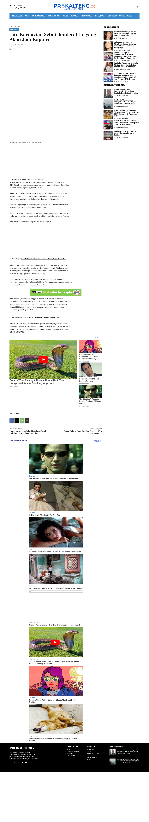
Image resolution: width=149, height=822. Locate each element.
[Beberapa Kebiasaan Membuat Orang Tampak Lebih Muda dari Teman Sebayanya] (108, 46)
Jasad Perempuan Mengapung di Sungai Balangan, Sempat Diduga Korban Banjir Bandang (125, 55)
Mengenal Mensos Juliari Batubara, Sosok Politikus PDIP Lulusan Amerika (27, 432)
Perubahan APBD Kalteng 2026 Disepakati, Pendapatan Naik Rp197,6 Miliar (126, 123)
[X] (17, 420)
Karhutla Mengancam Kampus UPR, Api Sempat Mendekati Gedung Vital (125, 102)
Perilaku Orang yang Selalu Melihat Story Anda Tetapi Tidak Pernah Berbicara (126, 65)
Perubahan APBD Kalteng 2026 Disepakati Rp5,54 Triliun (125, 133)
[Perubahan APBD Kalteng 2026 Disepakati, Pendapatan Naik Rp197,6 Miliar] (108, 124)
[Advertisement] (56, 161)
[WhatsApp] (22, 420)
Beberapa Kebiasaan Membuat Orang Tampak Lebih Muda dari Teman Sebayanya (125, 45)
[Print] (27, 420)
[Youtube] (26, 762)
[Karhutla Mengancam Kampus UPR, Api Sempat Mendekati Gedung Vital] (108, 104)
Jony (17, 413)
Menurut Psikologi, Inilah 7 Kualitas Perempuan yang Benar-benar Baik (125, 33)
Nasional (17, 26)
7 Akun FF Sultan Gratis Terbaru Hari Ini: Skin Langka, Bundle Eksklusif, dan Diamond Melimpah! (125, 76)
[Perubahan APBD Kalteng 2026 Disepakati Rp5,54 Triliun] (108, 135)
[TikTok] (18, 762)
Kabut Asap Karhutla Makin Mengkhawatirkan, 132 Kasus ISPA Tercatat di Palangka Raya (126, 113)
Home (11, 26)
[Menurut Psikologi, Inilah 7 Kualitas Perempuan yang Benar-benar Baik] (108, 35)
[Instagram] (14, 762)
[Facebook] (11, 420)
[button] (137, 6)
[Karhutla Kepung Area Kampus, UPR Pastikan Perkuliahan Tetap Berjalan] (108, 93)
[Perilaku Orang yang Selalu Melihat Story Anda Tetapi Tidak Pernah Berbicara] (108, 67)
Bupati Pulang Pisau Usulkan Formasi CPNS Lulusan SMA (83, 432)
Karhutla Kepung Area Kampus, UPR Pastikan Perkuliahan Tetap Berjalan (126, 91)
